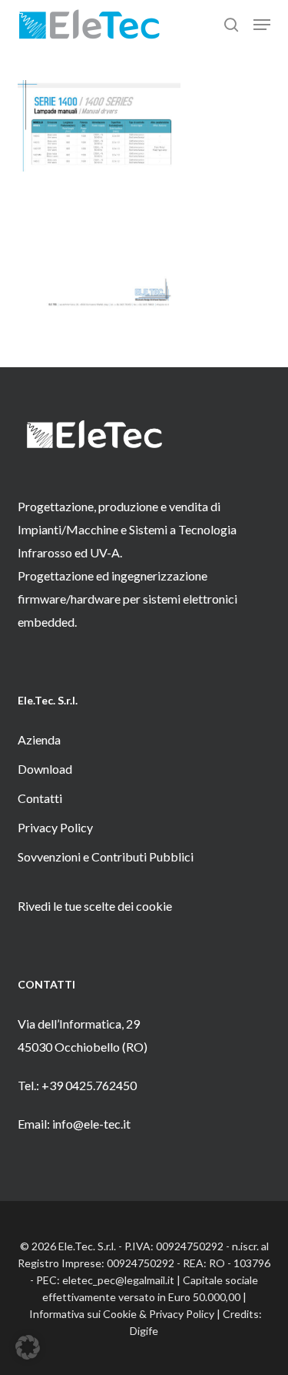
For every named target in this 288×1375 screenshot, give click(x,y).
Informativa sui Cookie (83, 1313)
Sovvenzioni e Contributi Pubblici (106, 856)
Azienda (39, 739)
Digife (144, 1330)
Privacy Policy (55, 827)
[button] (261, 24)
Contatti (40, 798)
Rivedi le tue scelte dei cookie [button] (95, 905)
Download (45, 768)
